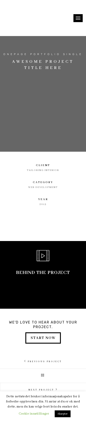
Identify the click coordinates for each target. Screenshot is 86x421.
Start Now (43, 338)
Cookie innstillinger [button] (34, 414)
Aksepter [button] (62, 413)
